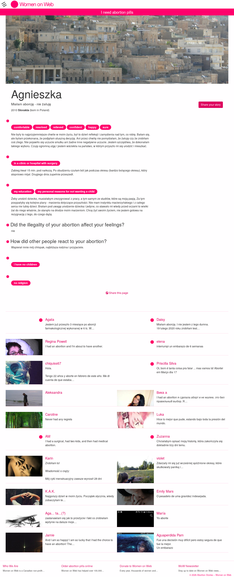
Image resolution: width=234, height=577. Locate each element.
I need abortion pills (117, 12)
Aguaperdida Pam (170, 534)
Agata (49, 319)
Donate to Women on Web (136, 566)
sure (105, 127)
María (161, 513)
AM (47, 436)
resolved (41, 127)
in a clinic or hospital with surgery (35, 163)
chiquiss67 (53, 363)
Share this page (118, 293)
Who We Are (10, 566)
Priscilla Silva (166, 363)
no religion (21, 283)
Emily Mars (165, 491)
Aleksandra (53, 392)
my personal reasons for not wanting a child (66, 191)
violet (160, 458)
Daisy (161, 319)
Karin (49, 458)
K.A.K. (50, 491)
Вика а (162, 392)
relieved (58, 127)
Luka (160, 414)
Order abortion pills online (77, 566)
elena (161, 341)
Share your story (211, 105)
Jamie (49, 534)
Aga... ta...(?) (55, 513)
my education (23, 191)
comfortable (21, 127)
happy (92, 127)
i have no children (25, 264)
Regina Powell (56, 341)
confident (76, 127)
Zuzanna (163, 436)
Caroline (51, 414)
